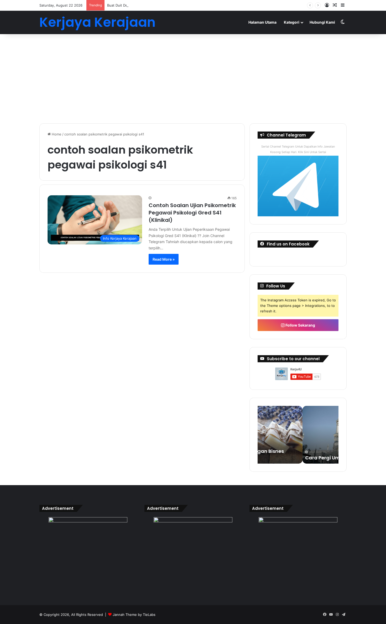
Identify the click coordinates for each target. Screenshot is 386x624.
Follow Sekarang (300, 325)
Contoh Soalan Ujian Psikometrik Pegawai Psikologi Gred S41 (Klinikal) (192, 213)
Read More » (164, 259)
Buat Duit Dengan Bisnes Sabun (133, 5)
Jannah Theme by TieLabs (134, 614)
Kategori (291, 22)
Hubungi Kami (322, 22)
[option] (298, 435)
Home (56, 134)
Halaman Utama (262, 22)
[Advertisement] (193, 79)
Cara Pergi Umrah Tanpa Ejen (296, 457)
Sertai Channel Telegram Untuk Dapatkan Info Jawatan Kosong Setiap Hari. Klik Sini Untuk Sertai (298, 149)
